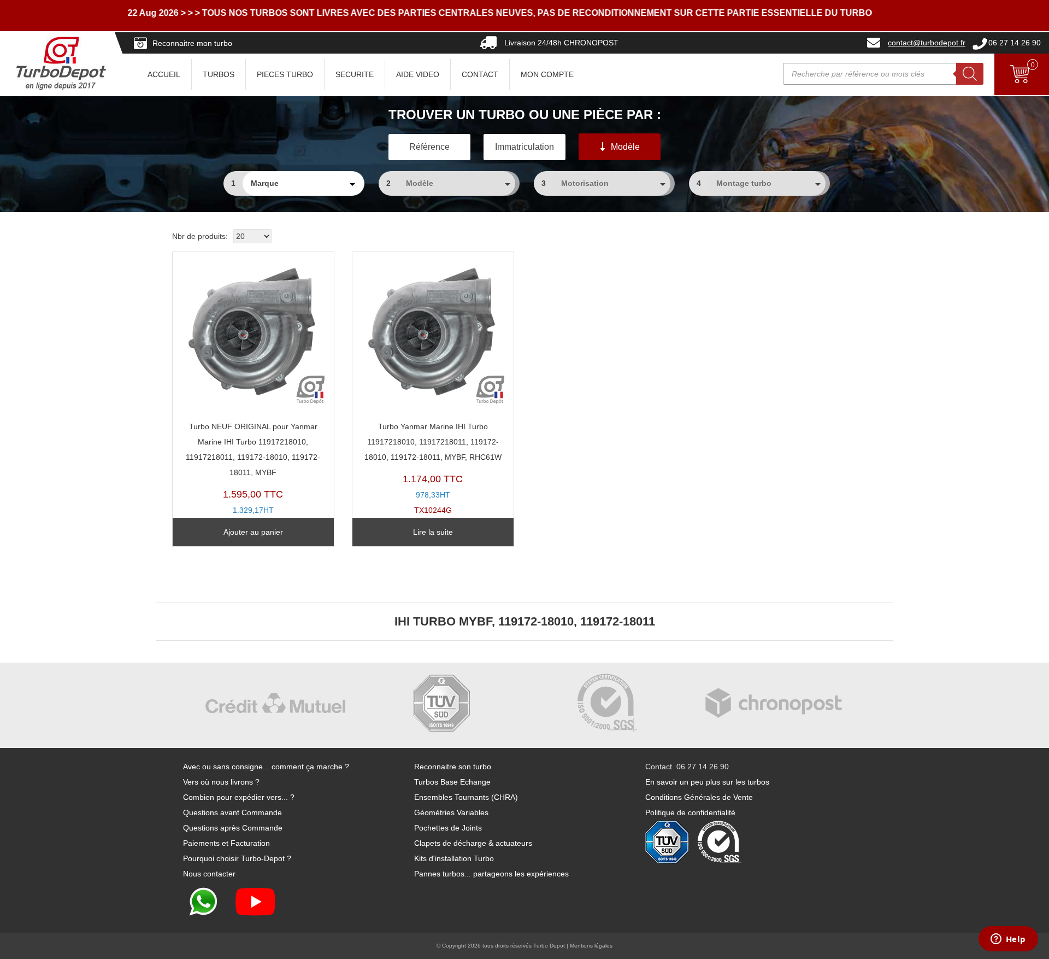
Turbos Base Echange (452, 781)
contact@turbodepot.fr (926, 42)
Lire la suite (433, 532)
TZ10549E (253, 476)
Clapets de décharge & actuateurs (473, 843)
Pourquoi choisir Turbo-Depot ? (237, 858)
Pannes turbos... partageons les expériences (491, 873)
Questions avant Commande (232, 812)
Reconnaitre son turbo (452, 766)
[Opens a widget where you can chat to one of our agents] (1008, 940)
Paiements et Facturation (226, 843)
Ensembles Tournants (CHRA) (466, 797)
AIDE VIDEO (417, 74)
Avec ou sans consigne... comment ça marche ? (266, 766)
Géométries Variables (451, 812)
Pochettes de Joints (448, 827)
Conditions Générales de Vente (699, 797)
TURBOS (218, 74)
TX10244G (433, 468)
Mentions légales (591, 946)
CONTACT (480, 74)
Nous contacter (209, 873)
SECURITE (354, 74)
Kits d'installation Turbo (454, 858)
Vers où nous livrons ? (221, 781)
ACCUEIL (164, 74)
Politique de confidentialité (690, 812)
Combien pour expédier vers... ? (238, 797)
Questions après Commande (232, 827)
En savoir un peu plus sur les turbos (707, 781)
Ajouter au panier (253, 532)
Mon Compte (547, 74)
